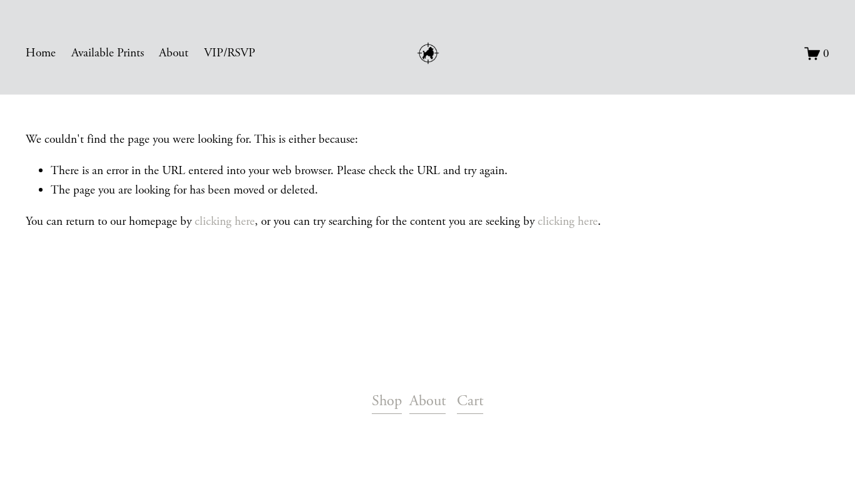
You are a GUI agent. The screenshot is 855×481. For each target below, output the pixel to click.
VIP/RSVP (229, 53)
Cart (470, 401)
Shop (387, 401)
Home (41, 53)
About (173, 53)
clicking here (225, 221)
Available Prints (107, 53)
